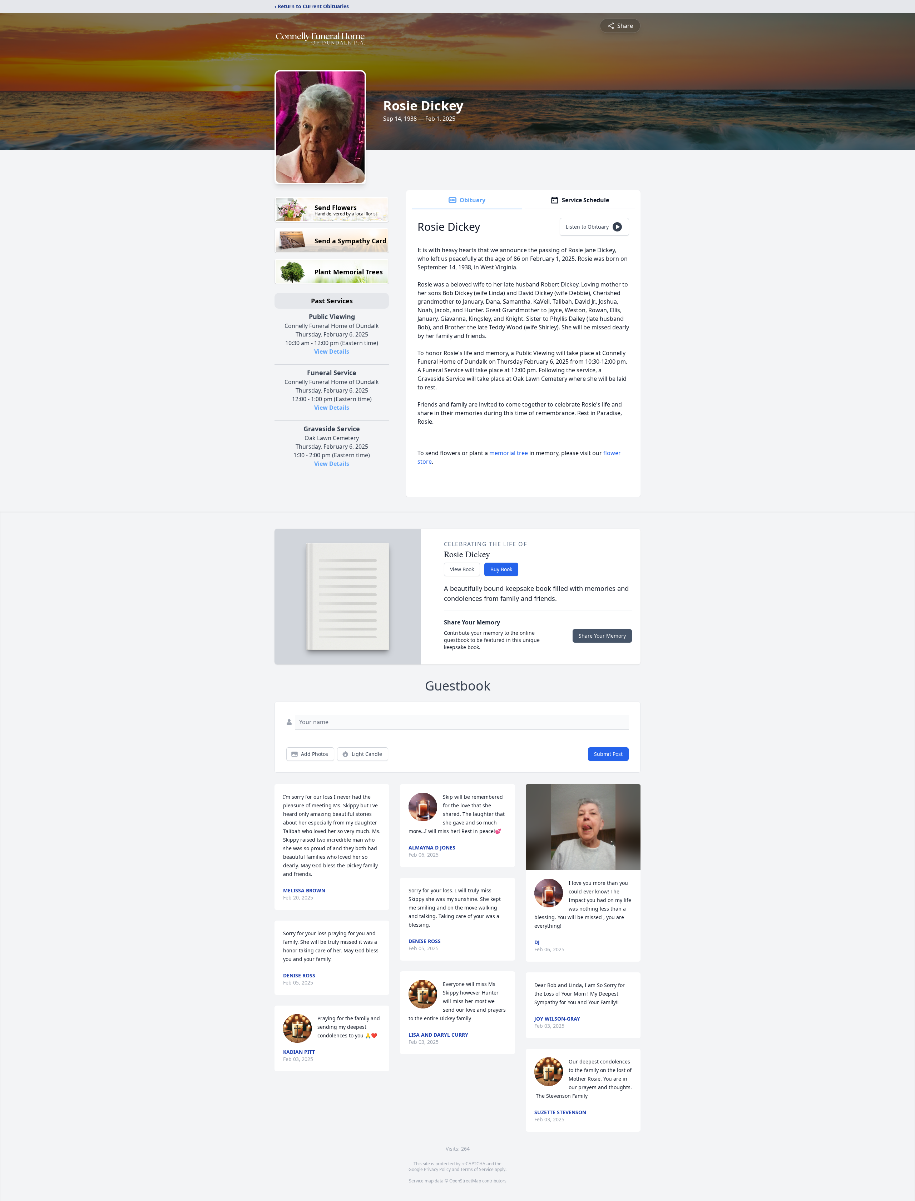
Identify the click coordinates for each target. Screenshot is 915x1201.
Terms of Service (477, 1169)
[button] (583, 827)
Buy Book (501, 569)
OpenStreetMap (465, 1181)
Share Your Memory (602, 635)
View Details (331, 351)
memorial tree (508, 453)
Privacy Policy (437, 1169)
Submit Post (608, 754)
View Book (462, 569)
